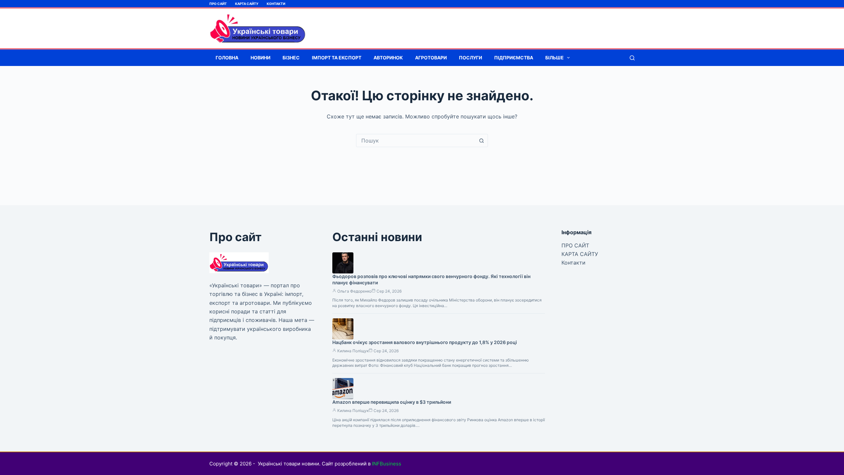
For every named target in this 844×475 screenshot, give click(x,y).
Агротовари (431, 57)
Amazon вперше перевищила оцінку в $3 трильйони (391, 402)
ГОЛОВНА (227, 57)
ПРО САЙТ (218, 4)
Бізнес (291, 57)
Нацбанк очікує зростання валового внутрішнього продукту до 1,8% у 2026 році (424, 342)
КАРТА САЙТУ (246, 4)
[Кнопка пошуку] (481, 140)
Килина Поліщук (353, 350)
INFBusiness (386, 463)
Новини (260, 57)
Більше (554, 57)
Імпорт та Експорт (336, 57)
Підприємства (513, 57)
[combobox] (415, 140)
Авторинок (388, 57)
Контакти (276, 4)
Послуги (470, 57)
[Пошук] (632, 57)
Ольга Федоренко (354, 291)
